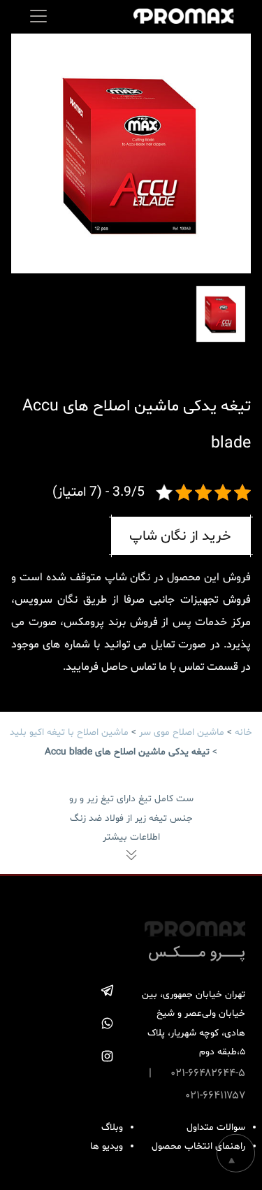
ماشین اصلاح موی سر (181, 732)
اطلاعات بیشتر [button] (131, 837)
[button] (28, 152)
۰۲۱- (194, 1095)
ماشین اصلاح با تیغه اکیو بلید (69, 732)
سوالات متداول (216, 1127)
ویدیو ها (106, 1146)
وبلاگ (112, 1127)
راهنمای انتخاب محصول (198, 1146)
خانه (243, 732)
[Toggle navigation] (38, 16)
